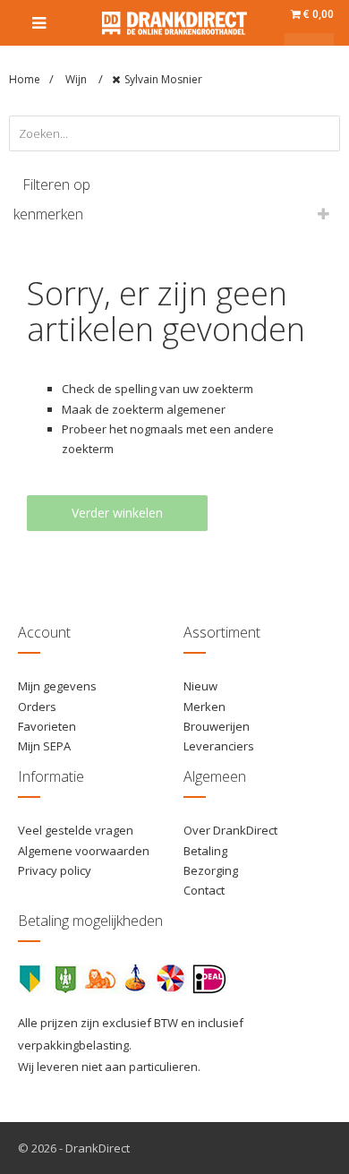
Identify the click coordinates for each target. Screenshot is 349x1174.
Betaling (205, 851)
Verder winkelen (117, 512)
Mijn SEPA (44, 746)
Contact (204, 890)
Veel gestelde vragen (75, 830)
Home (24, 79)
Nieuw (200, 686)
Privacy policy (54, 870)
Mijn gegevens (57, 686)
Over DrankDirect (230, 830)
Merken (204, 706)
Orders (37, 706)
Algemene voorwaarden (83, 851)
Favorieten (47, 726)
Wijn (77, 79)
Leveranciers (218, 746)
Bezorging (210, 870)
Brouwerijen (216, 726)
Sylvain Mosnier (163, 79)
